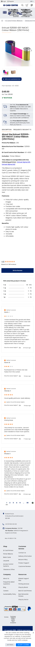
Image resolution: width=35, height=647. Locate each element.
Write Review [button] (17, 270)
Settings (10, 645)
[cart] (26, 5)
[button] (4, 50)
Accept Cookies (23, 645)
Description (6, 130)
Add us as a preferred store (12, 79)
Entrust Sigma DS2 (8, 164)
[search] (22, 5)
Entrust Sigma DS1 (23, 162)
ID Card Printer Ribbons (13, 21)
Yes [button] (20, 347)
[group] (17, 261)
